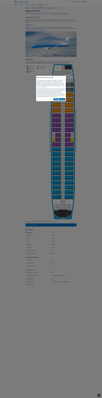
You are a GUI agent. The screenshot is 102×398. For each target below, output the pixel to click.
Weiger (56, 99)
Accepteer (62, 99)
